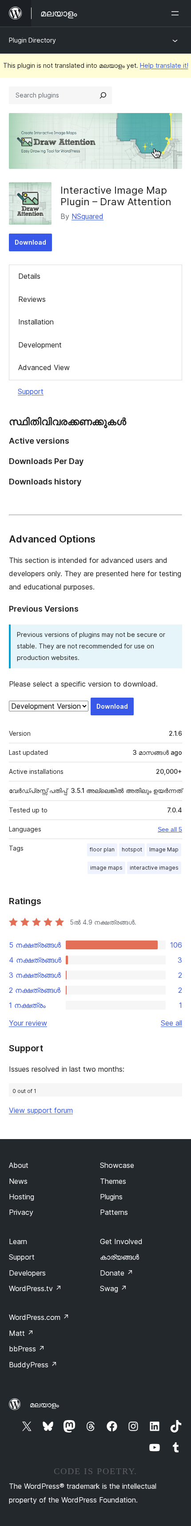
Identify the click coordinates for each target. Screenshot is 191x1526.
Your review (28, 1023)
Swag (113, 1288)
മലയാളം (44, 1404)
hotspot (132, 849)
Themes (113, 1181)
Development (40, 344)
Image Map (164, 849)
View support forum (41, 1110)
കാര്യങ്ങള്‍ (119, 1257)
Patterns (114, 1212)
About (18, 1165)
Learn (18, 1241)
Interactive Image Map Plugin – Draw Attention (115, 195)
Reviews (32, 299)
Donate (116, 1272)
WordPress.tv (35, 1288)
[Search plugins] (103, 95)
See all (171, 1023)
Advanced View (44, 367)
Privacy (21, 1212)
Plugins (111, 1196)
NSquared (87, 216)
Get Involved (121, 1241)
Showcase (117, 1165)
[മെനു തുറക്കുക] (177, 13)
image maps (106, 867)
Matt (21, 1333)
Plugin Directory (32, 40)
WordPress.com (39, 1317)
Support (31, 391)
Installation (36, 321)
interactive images (154, 867)
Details (29, 276)
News (18, 1181)
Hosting (21, 1196)
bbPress (27, 1348)
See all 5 (170, 829)
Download (30, 242)
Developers (27, 1272)
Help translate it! (164, 65)
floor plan (102, 849)
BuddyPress (33, 1364)
